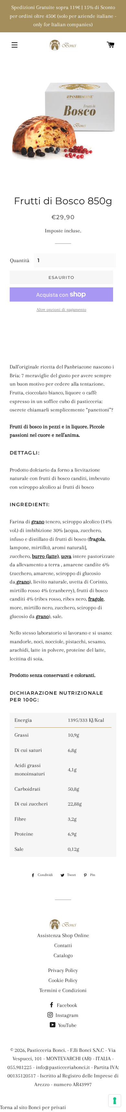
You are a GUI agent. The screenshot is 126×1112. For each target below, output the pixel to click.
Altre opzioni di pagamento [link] (61, 309)
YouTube (67, 1025)
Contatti (63, 945)
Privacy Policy (63, 970)
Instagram (66, 1015)
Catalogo (63, 955)
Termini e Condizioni (63, 990)
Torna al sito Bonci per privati (33, 1107)
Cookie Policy (63, 980)
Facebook (66, 1005)
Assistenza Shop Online (63, 935)
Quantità (19, 260)
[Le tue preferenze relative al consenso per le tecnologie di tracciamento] (115, 1101)
